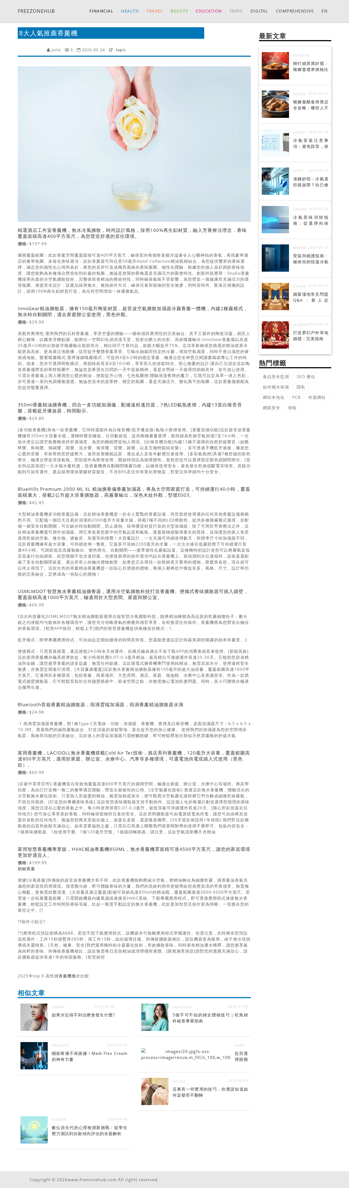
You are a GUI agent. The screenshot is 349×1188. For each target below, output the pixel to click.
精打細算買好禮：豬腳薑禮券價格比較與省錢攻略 (311, 69)
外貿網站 (317, 397)
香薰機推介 (69, 975)
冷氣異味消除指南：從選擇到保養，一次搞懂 (311, 223)
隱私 (301, 387)
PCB (296, 397)
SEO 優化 (306, 376)
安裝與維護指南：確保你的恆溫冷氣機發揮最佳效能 (311, 261)
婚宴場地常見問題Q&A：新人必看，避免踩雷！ (311, 300)
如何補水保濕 (276, 387)
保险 (292, 407)
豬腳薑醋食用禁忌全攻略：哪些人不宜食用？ (311, 107)
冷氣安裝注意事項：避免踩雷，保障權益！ (311, 146)
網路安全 (271, 407)
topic (121, 49)
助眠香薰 (26, 868)
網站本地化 (274, 397)
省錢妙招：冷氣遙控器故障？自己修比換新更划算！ (311, 184)
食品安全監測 (276, 376)
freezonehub (36, 11)
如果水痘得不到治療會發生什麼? (83, 1015)
